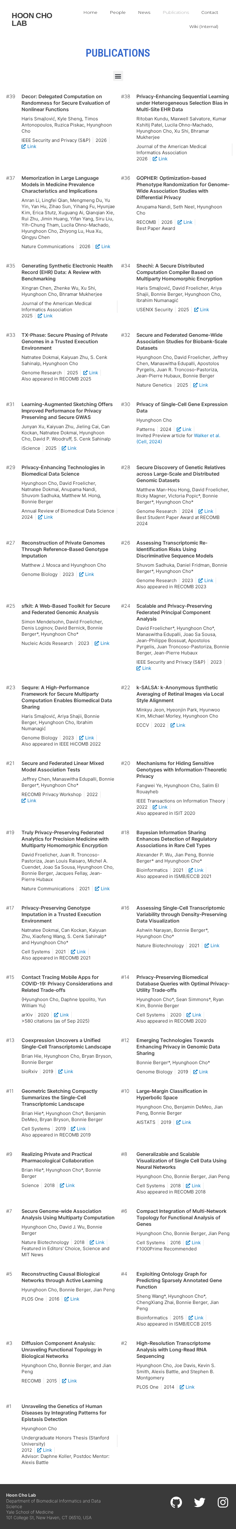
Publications (176, 12)
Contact (209, 12)
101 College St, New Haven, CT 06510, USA (49, 1517)
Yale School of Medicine (29, 1512)
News (144, 12)
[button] (118, 76)
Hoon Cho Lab (32, 19)
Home (90, 12)
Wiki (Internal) (203, 26)
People (118, 12)
